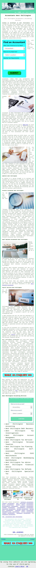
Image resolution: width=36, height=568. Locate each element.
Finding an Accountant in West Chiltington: (16, 22)
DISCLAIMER (32, 12)
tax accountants (28, 89)
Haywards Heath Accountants (24, 510)
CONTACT (27, 12)
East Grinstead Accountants (24, 503)
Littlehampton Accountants (25, 507)
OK (27, 566)
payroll (13, 334)
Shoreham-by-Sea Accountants (10, 511)
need (32, 80)
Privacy (32, 539)
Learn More (19, 566)
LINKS (19, 12)
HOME (15, 12)
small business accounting (19, 347)
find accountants (11, 477)
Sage (3, 169)
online (14, 38)
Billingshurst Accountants (10, 506)
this (16, 390)
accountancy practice (20, 84)
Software (11, 163)
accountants (8, 81)
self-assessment (17, 24)
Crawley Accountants (8, 513)
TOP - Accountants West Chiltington (12, 516)
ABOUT (23, 12)
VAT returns (14, 343)
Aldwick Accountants (8, 503)
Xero (32, 170)
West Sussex (8, 502)
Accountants (16, 502)
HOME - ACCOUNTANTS (18, 532)
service (4, 139)
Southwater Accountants (23, 513)
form (30, 127)
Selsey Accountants (27, 511)
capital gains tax (28, 350)
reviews (29, 142)
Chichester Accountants (8, 514)
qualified (29, 112)
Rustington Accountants (8, 509)
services (4, 133)
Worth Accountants (8, 504)
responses (25, 130)
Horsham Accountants (22, 509)
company (13, 142)
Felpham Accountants (8, 507)
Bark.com (25, 124)
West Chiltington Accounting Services (14, 395)
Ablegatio (27, 170)
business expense (12, 122)
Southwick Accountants (27, 502)
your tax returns (21, 172)
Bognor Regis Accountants (24, 504)
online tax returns (28, 136)
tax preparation (14, 349)
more (18, 488)
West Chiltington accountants (10, 339)
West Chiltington (23, 27)
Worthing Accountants (26, 506)
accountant (5, 31)
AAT (33, 114)
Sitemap (3, 539)
